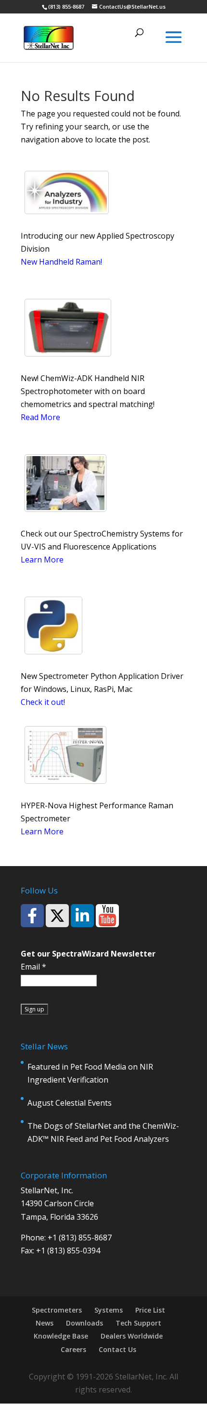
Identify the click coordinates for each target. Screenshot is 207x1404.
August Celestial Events (69, 1103)
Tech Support (138, 1322)
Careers (73, 1349)
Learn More (42, 559)
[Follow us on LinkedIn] (82, 915)
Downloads (84, 1322)
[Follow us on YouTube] (107, 915)
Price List (150, 1310)
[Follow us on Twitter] (57, 915)
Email (33, 966)
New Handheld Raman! (61, 261)
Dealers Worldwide (132, 1335)
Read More (40, 417)
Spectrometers (57, 1310)
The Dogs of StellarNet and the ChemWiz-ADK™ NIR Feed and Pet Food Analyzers (103, 1132)
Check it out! (43, 702)
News (44, 1322)
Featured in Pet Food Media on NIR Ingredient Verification (90, 1073)
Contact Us (117, 1349)
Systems (108, 1310)
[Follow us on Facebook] (32, 915)
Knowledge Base (61, 1335)
